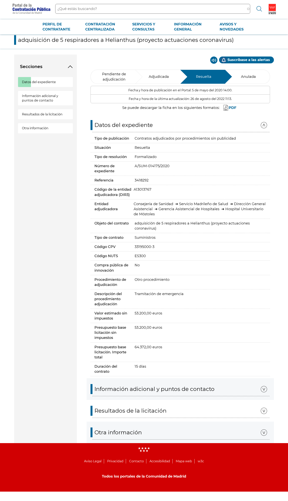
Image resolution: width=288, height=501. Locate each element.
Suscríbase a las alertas (248, 60)
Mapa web (184, 461)
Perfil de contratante (56, 26)
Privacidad (115, 461)
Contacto (136, 461)
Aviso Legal (92, 461)
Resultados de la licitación (42, 114)
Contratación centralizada (100, 26)
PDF (232, 108)
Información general (188, 26)
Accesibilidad (159, 461)
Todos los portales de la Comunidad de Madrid (144, 476)
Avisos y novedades (232, 26)
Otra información (35, 128)
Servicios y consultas (143, 26)
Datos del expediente (39, 82)
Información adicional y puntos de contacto (40, 98)
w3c (201, 461)
